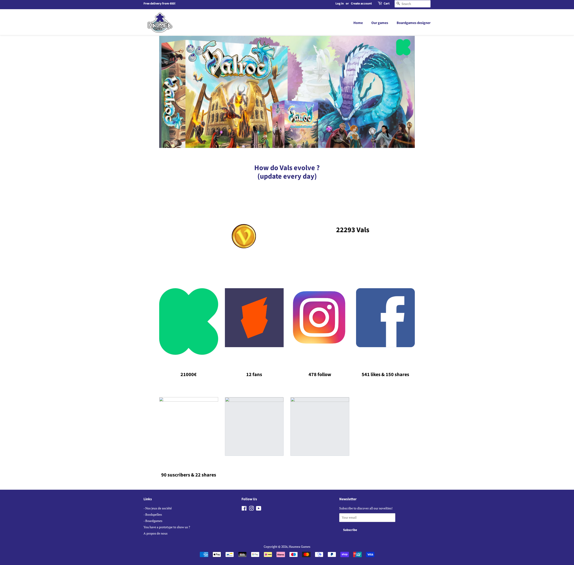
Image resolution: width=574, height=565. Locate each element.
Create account (361, 3)
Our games (379, 22)
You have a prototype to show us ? (167, 527)
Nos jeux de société (158, 508)
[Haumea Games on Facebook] (244, 509)
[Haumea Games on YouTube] (258, 509)
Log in (339, 3)
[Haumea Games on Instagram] (251, 509)
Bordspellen (153, 514)
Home (358, 22)
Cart (386, 3)
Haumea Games (299, 546)
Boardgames (153, 521)
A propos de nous (155, 533)
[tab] (287, 144)
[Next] (405, 91)
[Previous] (168, 91)
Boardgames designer (413, 22)
